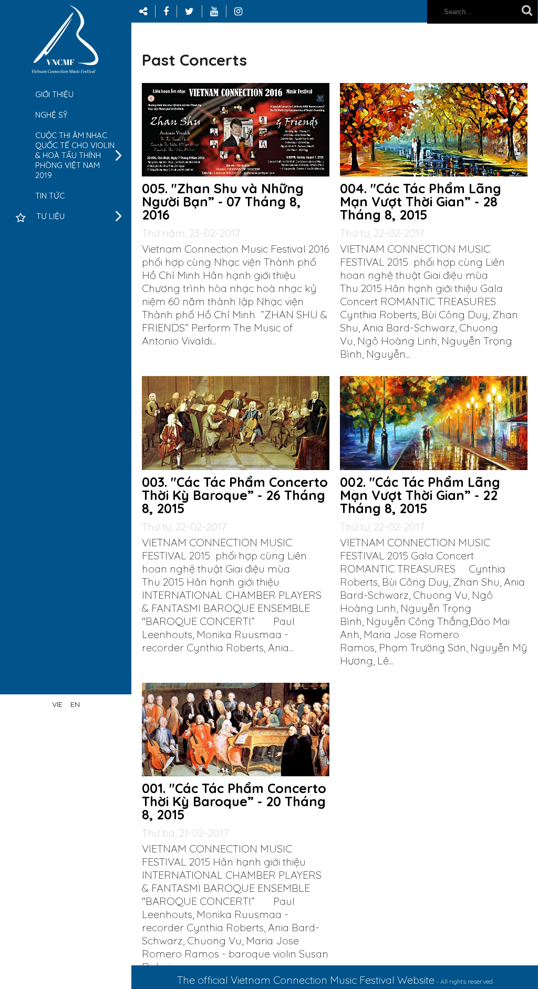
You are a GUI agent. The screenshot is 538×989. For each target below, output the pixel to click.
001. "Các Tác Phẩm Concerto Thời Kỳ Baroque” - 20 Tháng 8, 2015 (234, 801)
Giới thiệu (54, 94)
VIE (57, 704)
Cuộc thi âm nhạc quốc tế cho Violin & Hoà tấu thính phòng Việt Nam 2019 (75, 155)
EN (75, 704)
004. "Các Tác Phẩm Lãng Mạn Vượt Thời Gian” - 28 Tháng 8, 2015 (420, 201)
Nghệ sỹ (51, 115)
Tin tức (50, 196)
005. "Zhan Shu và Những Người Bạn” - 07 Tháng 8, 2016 (223, 201)
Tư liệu (50, 216)
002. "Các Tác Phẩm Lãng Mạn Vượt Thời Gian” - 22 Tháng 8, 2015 (420, 495)
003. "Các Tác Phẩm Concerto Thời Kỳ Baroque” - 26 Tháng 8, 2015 (235, 495)
